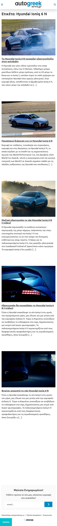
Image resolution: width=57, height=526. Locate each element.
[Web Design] (29, 520)
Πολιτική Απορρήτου (34, 515)
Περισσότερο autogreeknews (12, 515)
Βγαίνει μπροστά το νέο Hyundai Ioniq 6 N (25, 390)
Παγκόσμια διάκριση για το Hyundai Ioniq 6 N (27, 140)
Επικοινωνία (47, 515)
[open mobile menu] (2, 4)
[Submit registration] (48, 504)
